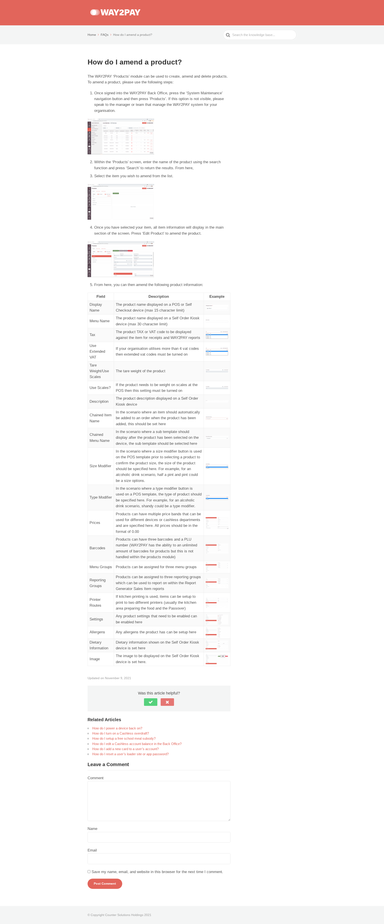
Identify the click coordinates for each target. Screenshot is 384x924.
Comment (96, 778)
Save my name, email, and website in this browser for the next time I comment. (157, 872)
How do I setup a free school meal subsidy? (124, 738)
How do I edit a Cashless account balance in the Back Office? (137, 744)
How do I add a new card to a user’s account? (125, 749)
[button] (150, 702)
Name (92, 829)
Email (92, 850)
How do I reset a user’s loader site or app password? (130, 754)
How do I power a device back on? (117, 728)
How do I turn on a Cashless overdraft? (120, 733)
